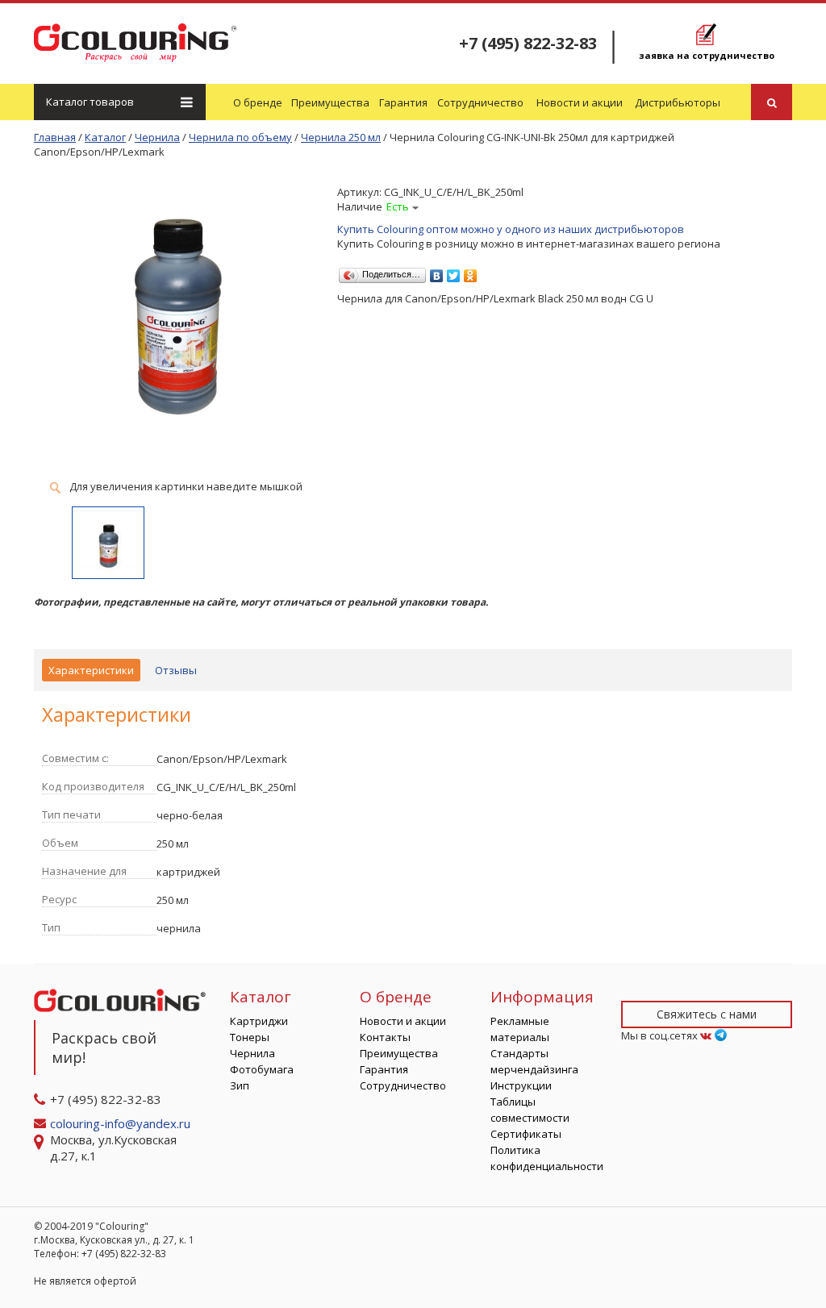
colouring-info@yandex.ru (122, 1123)
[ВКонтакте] (436, 271)
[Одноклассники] (470, 271)
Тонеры (249, 1037)
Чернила (252, 1053)
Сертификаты (525, 1134)
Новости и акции (579, 102)
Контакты (385, 1037)
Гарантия (403, 102)
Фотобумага (262, 1069)
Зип (239, 1085)
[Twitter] (453, 271)
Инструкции (521, 1085)
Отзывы (176, 670)
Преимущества (330, 102)
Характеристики (91, 670)
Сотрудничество (480, 102)
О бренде (257, 102)
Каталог (90, 101)
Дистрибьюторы (677, 102)
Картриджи (259, 1021)
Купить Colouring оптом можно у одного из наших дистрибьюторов (510, 229)
